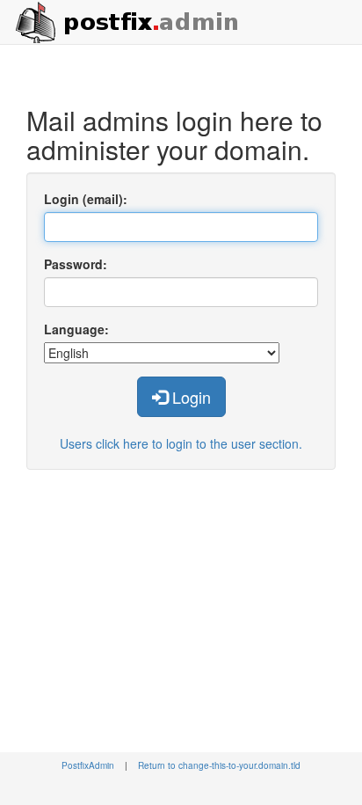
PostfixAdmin (88, 765)
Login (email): (85, 199)
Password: (75, 264)
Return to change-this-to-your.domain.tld (219, 765)
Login (189, 396)
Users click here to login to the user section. (181, 443)
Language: (76, 329)
